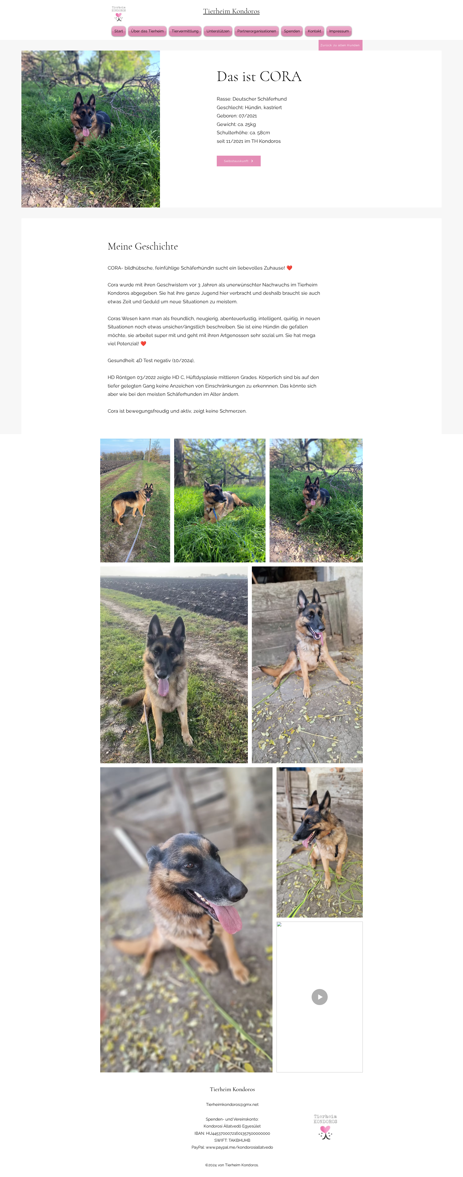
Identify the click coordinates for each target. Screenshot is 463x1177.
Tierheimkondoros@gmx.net (232, 1104)
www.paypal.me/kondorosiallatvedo (239, 1147)
